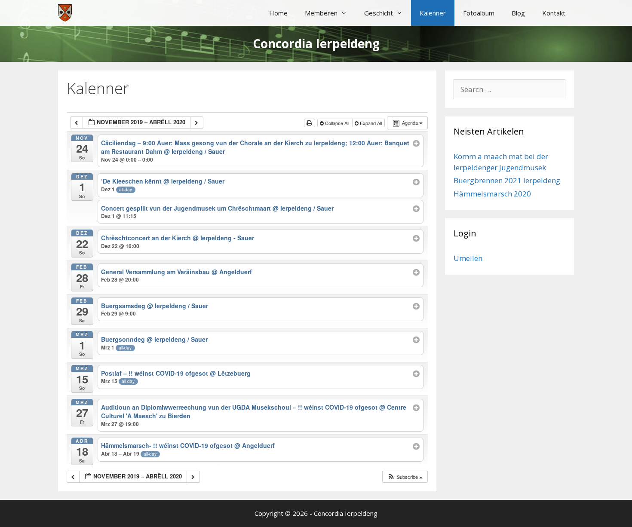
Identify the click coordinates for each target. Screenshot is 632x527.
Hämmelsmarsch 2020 (492, 194)
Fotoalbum (478, 13)
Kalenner (433, 13)
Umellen (468, 258)
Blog (518, 13)
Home (278, 13)
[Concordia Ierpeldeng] (65, 13)
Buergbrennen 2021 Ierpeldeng (507, 180)
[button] (405, 477)
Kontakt (553, 13)
